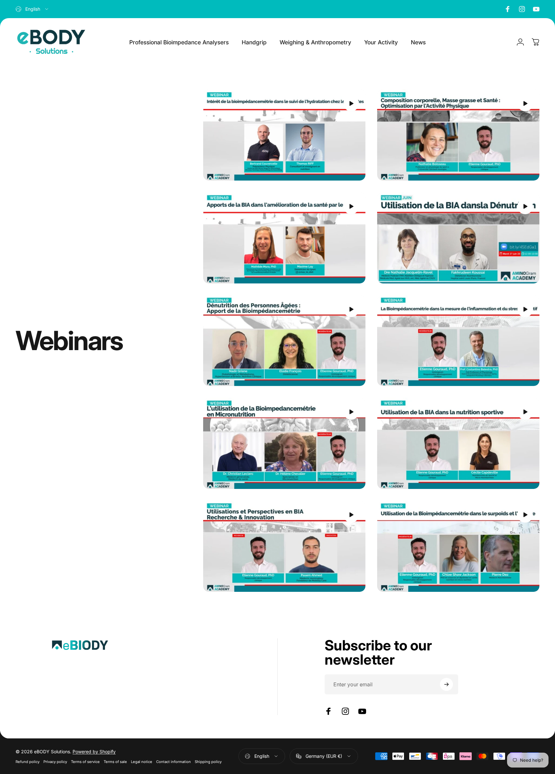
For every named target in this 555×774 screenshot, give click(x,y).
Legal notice (141, 761)
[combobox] (32, 9)
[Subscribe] (446, 684)
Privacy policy (55, 761)
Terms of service (85, 761)
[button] (351, 103)
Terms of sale (115, 761)
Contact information (173, 761)
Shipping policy (208, 761)
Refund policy (28, 761)
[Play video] (284, 135)
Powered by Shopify (94, 751)
